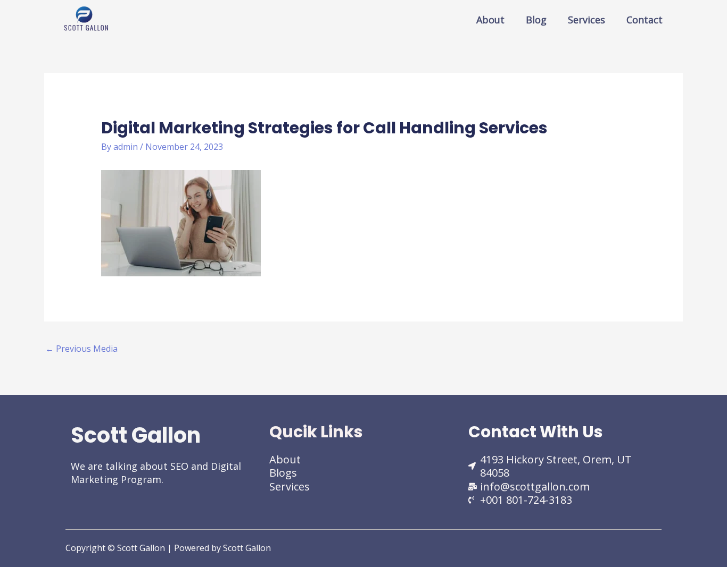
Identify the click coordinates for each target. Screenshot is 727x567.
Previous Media (81, 348)
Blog (536, 19)
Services (586, 19)
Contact (644, 19)
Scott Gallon (136, 435)
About (490, 19)
